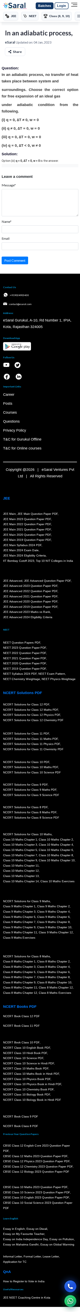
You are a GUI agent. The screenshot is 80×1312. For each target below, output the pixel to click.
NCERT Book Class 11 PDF (21, 1025)
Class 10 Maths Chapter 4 (56, 844)
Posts (7, 403)
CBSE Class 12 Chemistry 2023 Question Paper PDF (38, 1166)
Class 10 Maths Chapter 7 (20, 855)
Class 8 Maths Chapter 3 (19, 966)
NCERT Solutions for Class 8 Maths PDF (29, 812)
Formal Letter (32, 1256)
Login (61, 6)
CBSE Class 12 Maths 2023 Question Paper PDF (35, 1156)
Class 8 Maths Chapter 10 (54, 982)
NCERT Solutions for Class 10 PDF (26, 762)
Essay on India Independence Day (25, 1239)
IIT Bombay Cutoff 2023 (18, 560)
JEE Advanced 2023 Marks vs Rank (26, 611)
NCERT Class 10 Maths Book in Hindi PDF (31, 1073)
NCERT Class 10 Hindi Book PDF (25, 1053)
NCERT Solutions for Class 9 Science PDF (31, 795)
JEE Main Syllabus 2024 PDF (22, 545)
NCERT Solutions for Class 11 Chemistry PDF (33, 749)
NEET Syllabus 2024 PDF (20, 673)
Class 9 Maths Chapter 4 (53, 911)
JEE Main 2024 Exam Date (21, 550)
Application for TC (14, 1261)
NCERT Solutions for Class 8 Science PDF (31, 817)
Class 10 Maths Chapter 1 (20, 839)
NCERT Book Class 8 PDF (20, 1126)
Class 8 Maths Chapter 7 (19, 977)
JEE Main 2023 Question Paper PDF (27, 519)
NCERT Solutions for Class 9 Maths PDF (29, 789)
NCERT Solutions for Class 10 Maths (27, 834)
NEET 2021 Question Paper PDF (24, 658)
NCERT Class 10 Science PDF (23, 1058)
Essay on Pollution (61, 1239)
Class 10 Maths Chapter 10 (56, 860)
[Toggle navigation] (74, 6)
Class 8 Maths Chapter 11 (20, 987)
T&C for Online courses (22, 448)
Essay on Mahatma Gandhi (21, 1244)
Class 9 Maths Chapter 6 (53, 916)
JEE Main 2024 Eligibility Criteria (24, 555)
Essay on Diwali (36, 1228)
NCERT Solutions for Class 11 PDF (26, 733)
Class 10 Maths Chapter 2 (56, 839)
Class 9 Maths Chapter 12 (56, 932)
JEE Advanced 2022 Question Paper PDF (30, 591)
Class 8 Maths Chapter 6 (53, 972)
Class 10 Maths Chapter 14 (21, 881)
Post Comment (14, 260)
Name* (6, 221)
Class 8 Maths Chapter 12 (56, 987)
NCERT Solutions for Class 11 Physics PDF (31, 744)
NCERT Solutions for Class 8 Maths (26, 956)
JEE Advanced (12, 580)
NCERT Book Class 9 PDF (20, 1116)
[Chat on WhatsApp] (70, 1301)
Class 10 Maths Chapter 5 (20, 850)
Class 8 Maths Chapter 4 (53, 966)
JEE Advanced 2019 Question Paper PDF (30, 606)
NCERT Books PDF (20, 1007)
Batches (44, 6)
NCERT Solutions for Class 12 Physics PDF (31, 714)
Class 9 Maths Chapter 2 (53, 906)
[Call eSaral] (70, 1286)
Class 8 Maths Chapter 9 (19, 982)
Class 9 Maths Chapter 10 (54, 927)
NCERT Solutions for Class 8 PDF (25, 807)
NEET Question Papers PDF (21, 642)
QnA (7, 1272)
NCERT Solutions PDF (22, 693)
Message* (9, 185)
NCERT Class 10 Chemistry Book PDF (28, 1089)
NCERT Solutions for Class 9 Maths (26, 901)
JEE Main (9, 513)
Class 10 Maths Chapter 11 (21, 865)
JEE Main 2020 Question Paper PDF (27, 534)
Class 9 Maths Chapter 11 (20, 932)
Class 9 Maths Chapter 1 (19, 906)
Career (8, 395)
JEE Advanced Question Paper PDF (47, 580)
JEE (6, 498)
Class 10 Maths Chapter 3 (20, 844)
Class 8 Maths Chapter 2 (53, 961)
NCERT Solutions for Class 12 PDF (26, 704)
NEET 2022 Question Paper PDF (24, 653)
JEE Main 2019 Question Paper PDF (27, 539)
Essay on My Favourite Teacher (23, 1234)
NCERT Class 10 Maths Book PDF (25, 1068)
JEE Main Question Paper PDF (37, 513)
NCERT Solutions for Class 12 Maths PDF (30, 709)
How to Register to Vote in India (24, 1281)
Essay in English (14, 1228)
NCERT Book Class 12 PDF (21, 1016)
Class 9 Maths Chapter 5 (19, 916)
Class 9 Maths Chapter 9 (19, 927)
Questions (11, 421)
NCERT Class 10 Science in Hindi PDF (28, 1063)
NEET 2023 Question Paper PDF (24, 647)
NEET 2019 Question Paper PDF (24, 668)
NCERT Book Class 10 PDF (21, 1042)
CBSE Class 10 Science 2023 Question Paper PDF (36, 1192)
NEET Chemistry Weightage (21, 679)
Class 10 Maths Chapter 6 (56, 850)
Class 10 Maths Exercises (57, 881)
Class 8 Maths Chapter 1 (19, 961)
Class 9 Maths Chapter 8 (53, 922)
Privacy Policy (14, 430)
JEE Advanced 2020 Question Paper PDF (30, 601)
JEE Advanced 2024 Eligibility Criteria (27, 617)
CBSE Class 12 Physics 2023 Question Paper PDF (36, 1161)
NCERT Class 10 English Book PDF (26, 1047)
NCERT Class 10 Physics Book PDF (26, 1079)
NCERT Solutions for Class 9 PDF (25, 784)
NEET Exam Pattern (51, 673)
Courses (10, 412)
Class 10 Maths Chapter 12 (21, 870)
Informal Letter (12, 1256)
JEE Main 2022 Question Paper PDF (27, 524)
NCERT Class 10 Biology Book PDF (26, 1094)
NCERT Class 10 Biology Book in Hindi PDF (32, 1099)
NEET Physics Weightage (58, 679)
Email (5, 238)
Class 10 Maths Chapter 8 (56, 855)
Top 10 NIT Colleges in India (54, 560)
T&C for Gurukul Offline (22, 439)
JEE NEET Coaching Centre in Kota (26, 1297)
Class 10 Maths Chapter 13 (21, 876)
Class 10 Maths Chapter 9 (20, 860)
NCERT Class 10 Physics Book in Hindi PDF (32, 1084)
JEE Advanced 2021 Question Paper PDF (30, 596)
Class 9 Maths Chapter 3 (19, 911)
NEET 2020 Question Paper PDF (24, 663)
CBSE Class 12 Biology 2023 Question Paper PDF (36, 1171)
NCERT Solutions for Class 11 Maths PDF (30, 738)
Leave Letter (51, 1256)
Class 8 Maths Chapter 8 (53, 977)
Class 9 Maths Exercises (19, 937)
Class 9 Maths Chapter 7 (19, 922)
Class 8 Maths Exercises (55, 992)
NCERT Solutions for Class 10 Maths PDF (30, 767)
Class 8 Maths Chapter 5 (19, 972)
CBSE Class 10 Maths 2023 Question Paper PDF (35, 1187)
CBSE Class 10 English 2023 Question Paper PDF (36, 1197)
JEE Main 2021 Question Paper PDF (27, 529)
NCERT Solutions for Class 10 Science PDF (32, 772)
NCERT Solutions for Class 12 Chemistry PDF (33, 720)
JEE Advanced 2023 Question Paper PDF (30, 585)
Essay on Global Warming (57, 1244)
